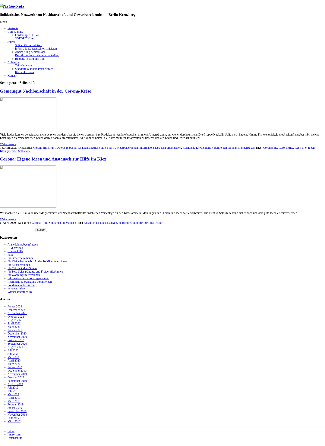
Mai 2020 (13, 357)
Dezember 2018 (17, 411)
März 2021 (14, 326)
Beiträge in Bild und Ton (30, 58)
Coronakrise (286, 147)
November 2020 (17, 336)
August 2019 (15, 384)
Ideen (311, 147)
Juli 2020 (13, 350)
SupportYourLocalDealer (147, 222)
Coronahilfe (270, 147)
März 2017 (14, 421)
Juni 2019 (13, 391)
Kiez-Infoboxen (24, 72)
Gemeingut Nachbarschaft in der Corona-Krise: (46, 91)
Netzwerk (13, 62)
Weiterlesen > (8, 144)
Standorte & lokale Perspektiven (34, 68)
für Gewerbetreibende (63, 147)
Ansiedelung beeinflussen (30, 51)
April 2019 (14, 397)
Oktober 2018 (16, 418)
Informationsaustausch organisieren (36, 48)
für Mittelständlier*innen (22, 268)
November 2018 (17, 414)
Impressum (14, 434)
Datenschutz (15, 437)
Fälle (10, 254)
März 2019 (14, 401)
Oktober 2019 (16, 377)
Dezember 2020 (17, 333)
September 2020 (17, 343)
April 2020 (14, 360)
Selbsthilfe (24, 151)
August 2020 (15, 347)
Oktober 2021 (16, 316)
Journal (12, 41)
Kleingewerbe (8, 151)
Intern (11, 431)
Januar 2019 (15, 407)
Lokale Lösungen (106, 222)
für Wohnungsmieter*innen (24, 274)
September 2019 (17, 380)
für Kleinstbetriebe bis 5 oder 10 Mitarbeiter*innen (108, 147)
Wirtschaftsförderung (20, 291)
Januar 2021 (15, 330)
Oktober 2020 (16, 340)
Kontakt (12, 75)
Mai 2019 (13, 394)
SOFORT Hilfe (24, 38)
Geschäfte (301, 147)
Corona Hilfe (15, 31)
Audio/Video (15, 247)
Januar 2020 (15, 367)
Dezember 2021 (17, 309)
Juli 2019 (13, 387)
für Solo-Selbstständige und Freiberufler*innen (35, 271)
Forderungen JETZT (27, 35)
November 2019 (17, 374)
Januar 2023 (15, 306)
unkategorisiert (16, 288)
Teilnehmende (23, 65)
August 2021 (15, 320)
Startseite (13, 28)
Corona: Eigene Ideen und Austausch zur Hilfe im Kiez (53, 159)
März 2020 (14, 363)
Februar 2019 (16, 404)
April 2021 (14, 323)
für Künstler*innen (19, 264)
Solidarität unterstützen (28, 45)
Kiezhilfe (89, 222)
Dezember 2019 (17, 370)
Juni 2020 (13, 353)
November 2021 (17, 313)
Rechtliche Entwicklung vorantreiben (37, 55)
